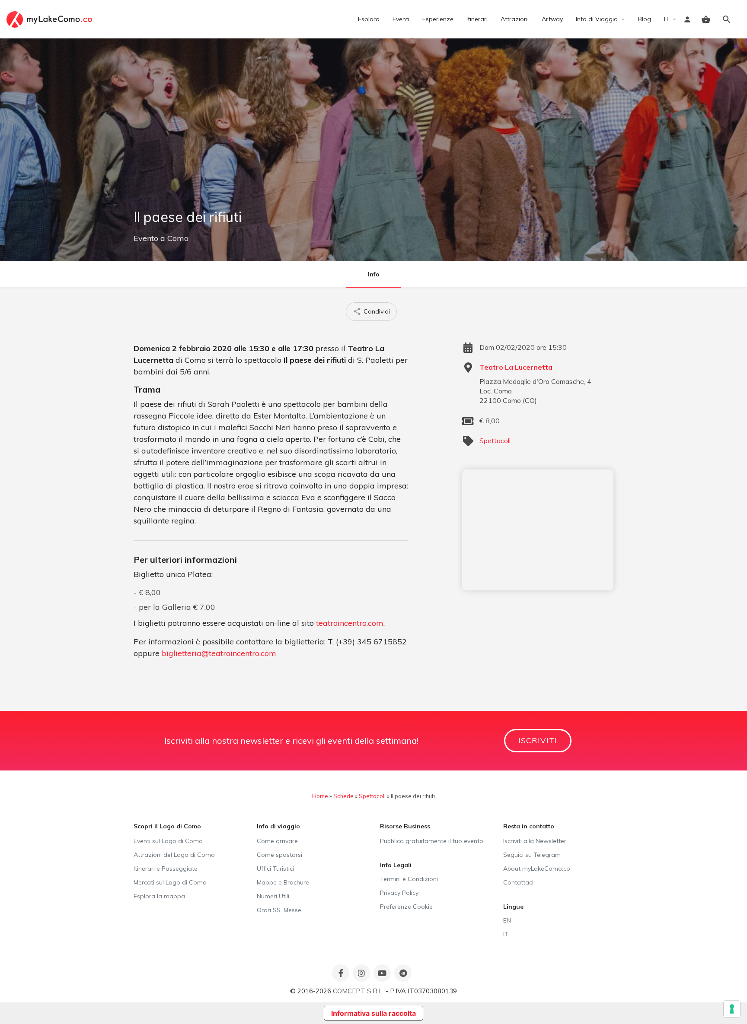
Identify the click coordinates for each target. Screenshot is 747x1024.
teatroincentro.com (349, 623)
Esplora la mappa (159, 896)
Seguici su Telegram (532, 855)
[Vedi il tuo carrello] (706, 19)
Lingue (513, 906)
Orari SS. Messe (279, 910)
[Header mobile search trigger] (726, 19)
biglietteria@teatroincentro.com (219, 653)
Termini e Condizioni (409, 879)
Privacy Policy (399, 893)
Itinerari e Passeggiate (166, 868)
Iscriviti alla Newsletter (534, 841)
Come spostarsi (279, 855)
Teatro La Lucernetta (515, 367)
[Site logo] (50, 18)
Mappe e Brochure (283, 882)
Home (320, 796)
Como (177, 238)
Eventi (401, 19)
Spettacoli (495, 440)
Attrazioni (515, 19)
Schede (343, 796)
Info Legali (396, 865)
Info (374, 274)
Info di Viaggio (597, 19)
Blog (644, 19)
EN (507, 920)
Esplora (369, 19)
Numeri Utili (273, 896)
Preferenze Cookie (406, 906)
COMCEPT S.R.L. (358, 991)
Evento (146, 238)
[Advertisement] (537, 529)
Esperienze (437, 19)
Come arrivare (277, 841)
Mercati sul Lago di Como (170, 882)
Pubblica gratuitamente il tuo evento (431, 841)
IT (666, 19)
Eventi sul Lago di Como (168, 841)
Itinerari (477, 19)
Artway (552, 19)
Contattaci (518, 882)
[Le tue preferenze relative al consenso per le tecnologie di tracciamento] (732, 1009)
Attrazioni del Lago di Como (174, 855)
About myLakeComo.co (536, 868)
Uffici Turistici (275, 868)
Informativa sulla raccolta (373, 1013)
